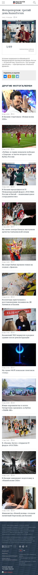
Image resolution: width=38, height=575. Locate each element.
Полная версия (7, 567)
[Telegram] (17, 76)
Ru (20, 550)
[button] (31, 40)
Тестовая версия (8, 569)
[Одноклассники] (9, 76)
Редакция (5, 551)
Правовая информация (9, 556)
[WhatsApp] (13, 76)
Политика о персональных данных (9, 559)
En (24, 550)
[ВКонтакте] (5, 76)
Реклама (5, 553)
